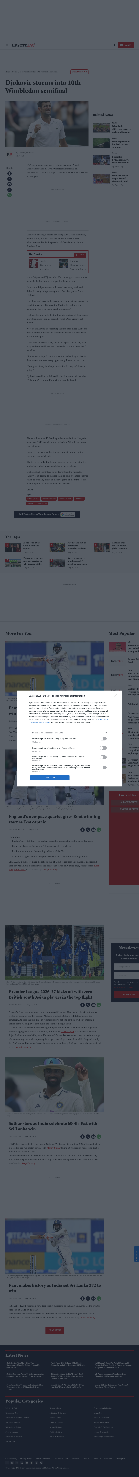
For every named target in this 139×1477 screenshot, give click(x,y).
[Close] (116, 696)
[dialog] (69, 738)
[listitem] (69, 732)
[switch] (103, 738)
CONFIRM (50, 778)
